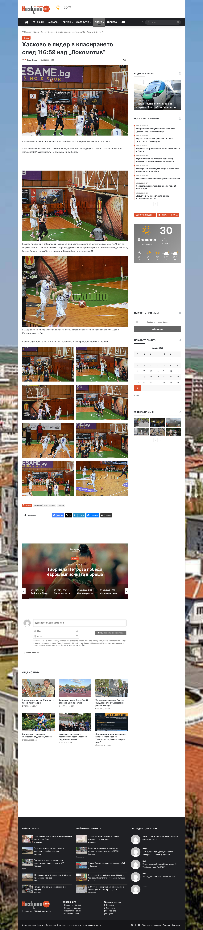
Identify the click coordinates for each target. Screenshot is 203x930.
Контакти (176, 925)
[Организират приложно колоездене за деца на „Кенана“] (38, 722)
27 (157, 382)
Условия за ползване (151, 925)
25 (144, 382)
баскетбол (38, 505)
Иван (145, 848)
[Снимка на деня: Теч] (173, 432)
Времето (110, 905)
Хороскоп (110, 908)
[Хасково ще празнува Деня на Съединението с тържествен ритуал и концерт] (111, 688)
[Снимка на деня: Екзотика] (141, 422)
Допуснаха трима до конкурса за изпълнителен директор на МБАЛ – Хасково (50, 863)
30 (177, 382)
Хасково (53, 22)
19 (151, 377)
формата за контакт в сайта (73, 645)
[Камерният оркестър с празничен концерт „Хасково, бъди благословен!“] (75, 722)
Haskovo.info (42, 925)
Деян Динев (32, 60)
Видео (113, 22)
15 (171, 371)
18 (144, 377)
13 (158, 371)
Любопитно (82, 22)
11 (144, 371)
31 (138, 388)
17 (137, 377)
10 (138, 371)
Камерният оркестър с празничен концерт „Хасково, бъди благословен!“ (73, 736)
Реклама (166, 925)
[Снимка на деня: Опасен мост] (157, 432)
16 (178, 371)
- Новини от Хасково (72, 905)
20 (157, 377)
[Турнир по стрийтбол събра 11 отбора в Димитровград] (75, 688)
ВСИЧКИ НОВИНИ (146, 215)
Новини (39, 22)
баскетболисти (49, 505)
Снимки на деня (113, 902)
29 (171, 382)
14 (164, 371)
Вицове (109, 914)
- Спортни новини (71, 914)
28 (164, 382)
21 (164, 377)
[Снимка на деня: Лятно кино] (157, 422)
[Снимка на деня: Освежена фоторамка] (141, 432)
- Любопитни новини (72, 911)
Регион (67, 22)
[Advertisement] (75, 760)
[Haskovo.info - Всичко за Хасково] (36, 10)
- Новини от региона (72, 908)
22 (171, 377)
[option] (75, 571)
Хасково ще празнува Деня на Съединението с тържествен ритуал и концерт (109, 703)
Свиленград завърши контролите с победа (75, 571)
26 (151, 382)
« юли (136, 395)
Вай (144, 861)
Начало (27, 32)
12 (151, 371)
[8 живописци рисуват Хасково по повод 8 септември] (38, 688)
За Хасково (111, 911)
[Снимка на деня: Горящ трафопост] (173, 422)
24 (137, 382)
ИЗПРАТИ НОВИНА (169, 215)
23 (177, 377)
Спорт (98, 22)
